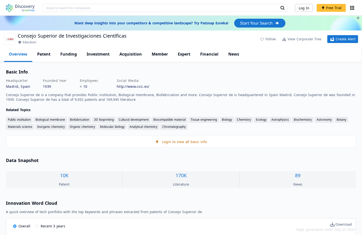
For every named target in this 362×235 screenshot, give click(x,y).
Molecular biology (112, 127)
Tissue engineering (204, 120)
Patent (43, 54)
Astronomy (324, 120)
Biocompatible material (169, 120)
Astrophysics (280, 120)
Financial (209, 54)
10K (64, 175)
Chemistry (244, 120)
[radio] (21, 226)
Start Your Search (256, 23)
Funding (68, 54)
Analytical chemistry (143, 127)
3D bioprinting (104, 120)
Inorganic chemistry (51, 127)
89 (297, 175)
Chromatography (174, 127)
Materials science (20, 127)
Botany (341, 120)
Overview (18, 54)
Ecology (261, 120)
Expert (184, 54)
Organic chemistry (82, 127)
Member (160, 54)
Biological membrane (50, 120)
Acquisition (130, 54)
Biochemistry (303, 120)
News (233, 54)
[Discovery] (20, 8)
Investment (98, 54)
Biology (227, 120)
